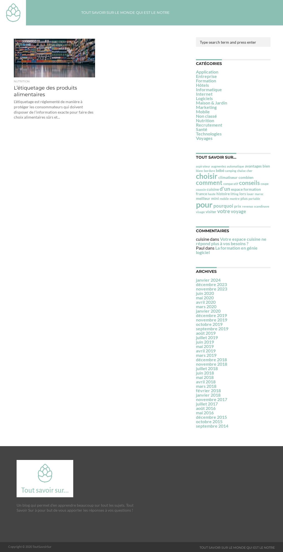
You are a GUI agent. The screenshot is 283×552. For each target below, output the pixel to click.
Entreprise (206, 76)
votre (223, 211)
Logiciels (204, 98)
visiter (211, 211)
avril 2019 (206, 350)
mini (215, 198)
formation (252, 189)
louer (250, 194)
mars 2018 (206, 386)
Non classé (206, 116)
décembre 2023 (211, 284)
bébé (220, 170)
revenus (247, 206)
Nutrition (205, 120)
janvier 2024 (208, 279)
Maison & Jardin (211, 102)
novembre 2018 (211, 364)
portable (254, 198)
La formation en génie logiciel (227, 250)
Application (207, 71)
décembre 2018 (211, 359)
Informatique (209, 89)
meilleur (203, 198)
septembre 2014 (212, 425)
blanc (199, 170)
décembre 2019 (211, 315)
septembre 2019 (212, 328)
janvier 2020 (208, 310)
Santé (201, 129)
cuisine (213, 189)
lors (242, 193)
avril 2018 (206, 381)
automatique (235, 166)
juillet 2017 (207, 403)
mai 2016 (205, 412)
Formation (206, 80)
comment (209, 182)
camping (230, 170)
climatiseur (228, 177)
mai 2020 (205, 297)
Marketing (206, 107)
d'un (225, 188)
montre (235, 198)
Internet (204, 93)
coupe (265, 183)
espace (237, 189)
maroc (259, 194)
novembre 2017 (211, 399)
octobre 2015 (209, 421)
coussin (201, 189)
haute (212, 194)
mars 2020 (206, 306)
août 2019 (206, 333)
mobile (224, 198)
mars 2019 (206, 355)
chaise (241, 170)
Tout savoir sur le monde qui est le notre (125, 12)
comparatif (230, 183)
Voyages (204, 138)
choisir (207, 176)
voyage (238, 211)
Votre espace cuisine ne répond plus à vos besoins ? (231, 241)
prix (237, 206)
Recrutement (209, 124)
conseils (249, 182)
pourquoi (223, 206)
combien (246, 177)
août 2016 (206, 408)
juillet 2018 (207, 368)
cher (250, 170)
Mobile (203, 111)
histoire (223, 193)
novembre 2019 (211, 319)
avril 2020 (206, 302)
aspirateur (203, 166)
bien (266, 166)
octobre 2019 (209, 324)
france (201, 193)
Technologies (209, 133)
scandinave (261, 206)
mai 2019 (205, 346)
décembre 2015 (211, 417)
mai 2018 (205, 377)
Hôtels (202, 85)
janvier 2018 (208, 394)
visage (200, 212)
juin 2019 (205, 341)
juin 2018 (205, 372)
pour (204, 204)
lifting (234, 194)
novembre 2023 (211, 288)
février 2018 (208, 390)
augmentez (218, 166)
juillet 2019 (207, 337)
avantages (253, 166)
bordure (209, 170)
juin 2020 (205, 293)
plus (244, 198)
